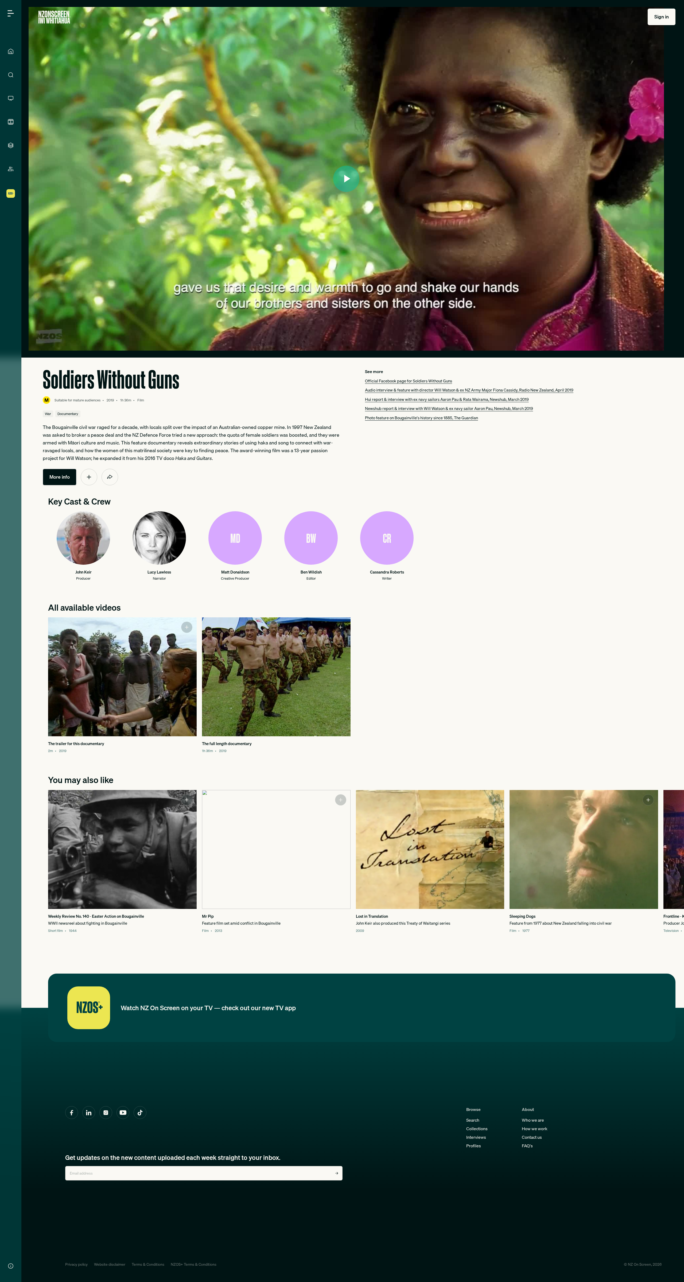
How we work (534, 1128)
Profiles (473, 1145)
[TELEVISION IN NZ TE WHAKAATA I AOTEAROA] (10, 98)
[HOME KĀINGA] (10, 51)
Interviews (476, 1137)
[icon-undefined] (89, 477)
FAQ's (527, 1145)
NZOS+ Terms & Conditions (193, 1264)
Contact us (532, 1137)
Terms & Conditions (148, 1264)
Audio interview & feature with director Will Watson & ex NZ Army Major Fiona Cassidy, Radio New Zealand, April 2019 (469, 390)
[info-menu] (10, 1266)
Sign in (661, 17)
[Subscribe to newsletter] (337, 1173)
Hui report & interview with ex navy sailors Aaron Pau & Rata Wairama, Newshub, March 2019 (447, 399)
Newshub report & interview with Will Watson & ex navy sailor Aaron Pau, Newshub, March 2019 (449, 408)
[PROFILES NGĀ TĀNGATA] (10, 169)
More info (59, 477)
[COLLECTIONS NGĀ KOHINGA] (10, 145)
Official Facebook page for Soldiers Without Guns (408, 381)
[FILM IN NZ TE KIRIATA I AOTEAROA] (10, 122)
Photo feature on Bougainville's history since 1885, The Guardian (421, 418)
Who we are (533, 1120)
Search (472, 1120)
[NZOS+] (10, 193)
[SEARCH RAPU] (10, 75)
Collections (477, 1128)
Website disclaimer (109, 1264)
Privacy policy (76, 1264)
